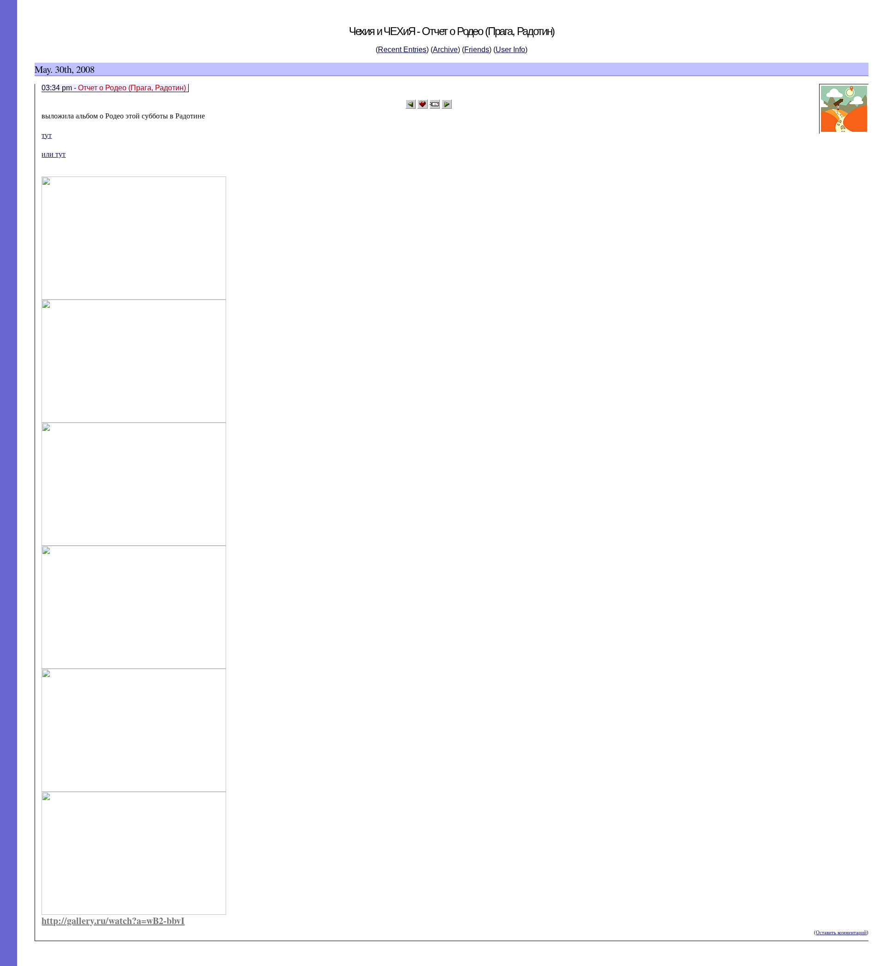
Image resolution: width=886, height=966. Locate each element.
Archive (445, 49)
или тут (54, 154)
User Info (510, 49)
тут (47, 135)
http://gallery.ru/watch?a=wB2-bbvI (113, 920)
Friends (476, 49)
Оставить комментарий (841, 932)
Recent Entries (402, 49)
